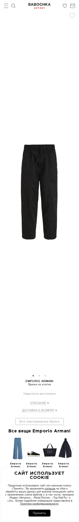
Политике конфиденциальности (39, 503)
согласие (50, 488)
